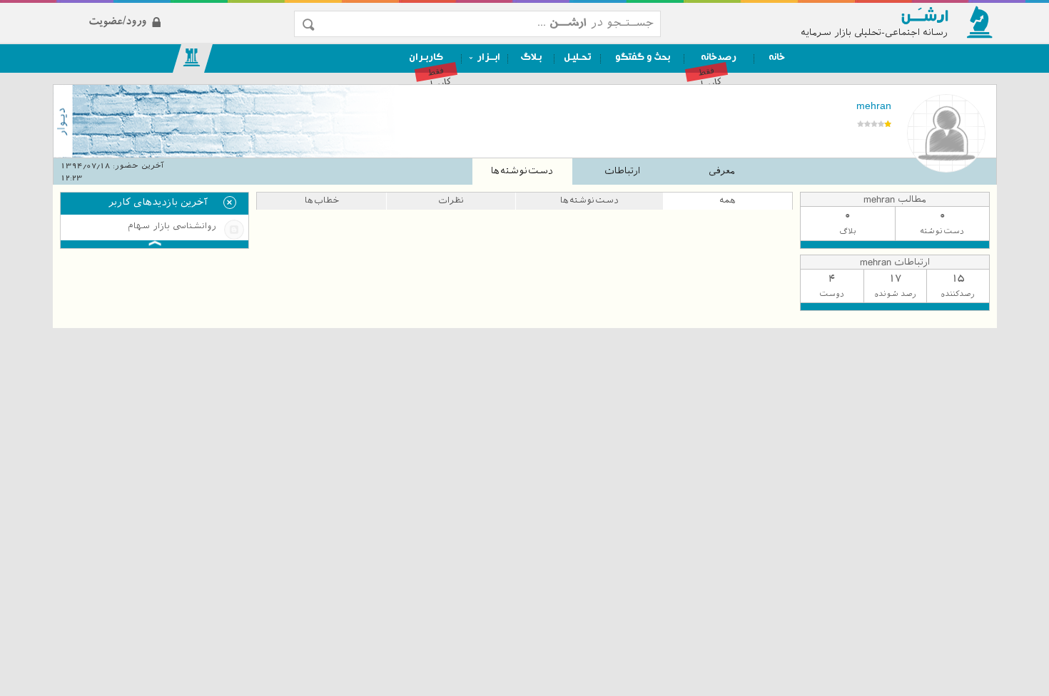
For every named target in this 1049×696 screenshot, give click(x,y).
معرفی (722, 170)
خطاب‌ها (322, 200)
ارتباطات (622, 170)
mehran (873, 105)
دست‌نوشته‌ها (522, 170)
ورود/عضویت (175, 10)
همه (727, 200)
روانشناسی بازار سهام (172, 226)
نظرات (451, 200)
